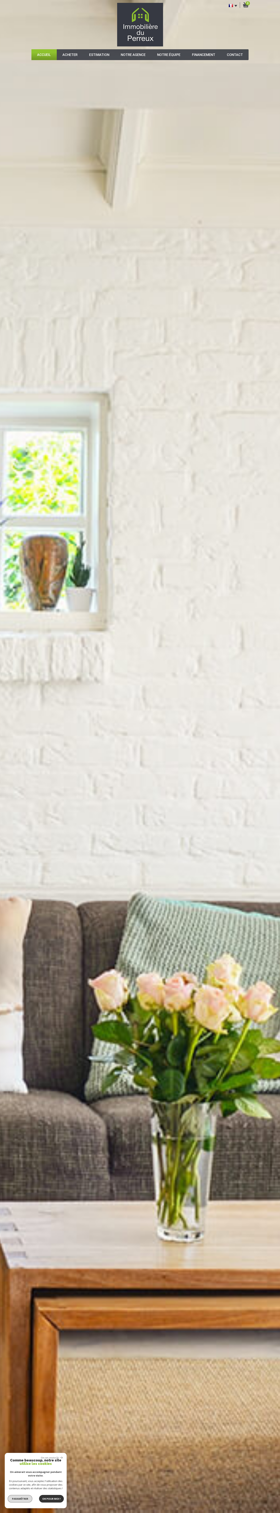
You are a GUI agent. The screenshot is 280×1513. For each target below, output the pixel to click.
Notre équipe (168, 55)
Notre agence (133, 55)
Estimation (99, 55)
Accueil (44, 55)
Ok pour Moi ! (51, 1498)
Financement (203, 55)
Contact (235, 55)
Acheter (70, 55)
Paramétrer (20, 1498)
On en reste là (50, 1457)
